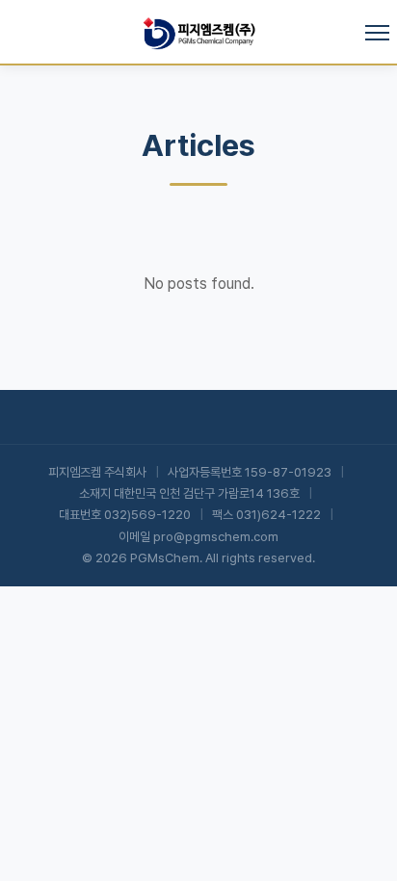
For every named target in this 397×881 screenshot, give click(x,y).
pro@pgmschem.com (215, 537)
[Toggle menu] (377, 32)
